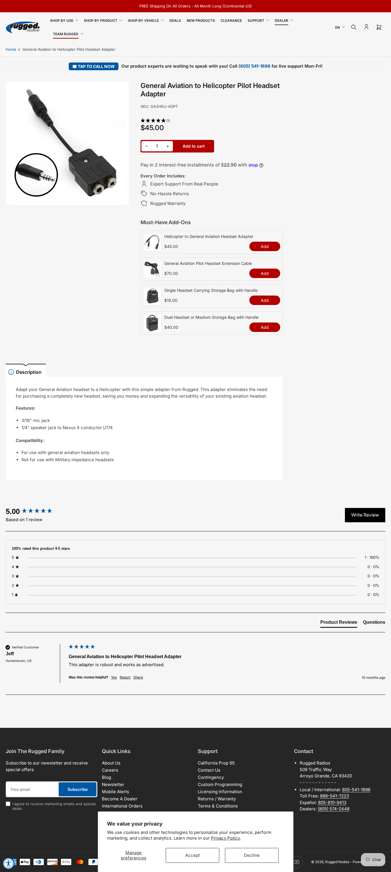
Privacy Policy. (226, 838)
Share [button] (138, 677)
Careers (110, 770)
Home (11, 49)
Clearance (231, 20)
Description (29, 372)
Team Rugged (65, 34)
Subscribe (78, 789)
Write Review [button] (365, 515)
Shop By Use (61, 20)
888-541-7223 (334, 796)
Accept (192, 855)
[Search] (353, 27)
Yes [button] (114, 677)
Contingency (211, 777)
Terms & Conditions (218, 806)
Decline (252, 855)
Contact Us (209, 770)
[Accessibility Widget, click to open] (8, 863)
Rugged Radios (337, 862)
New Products (201, 20)
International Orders (122, 806)
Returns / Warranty (217, 798)
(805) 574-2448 (333, 809)
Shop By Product (100, 20)
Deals (175, 20)
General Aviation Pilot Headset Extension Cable (208, 263)
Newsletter (113, 784)
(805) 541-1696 (254, 66)
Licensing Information (220, 791)
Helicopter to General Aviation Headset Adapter (208, 236)
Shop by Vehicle (143, 20)
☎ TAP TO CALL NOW (93, 66)
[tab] (338, 623)
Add (265, 246)
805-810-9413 (332, 802)
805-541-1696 (356, 789)
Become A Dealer (119, 798)
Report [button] (125, 677)
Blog (106, 777)
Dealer (281, 20)
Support (256, 20)
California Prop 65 (216, 763)
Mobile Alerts (115, 791)
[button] (212, 120)
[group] (36, 511)
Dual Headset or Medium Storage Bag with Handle (211, 317)
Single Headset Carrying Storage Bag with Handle (211, 290)
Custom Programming (220, 784)
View (152, 248)
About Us (111, 763)
